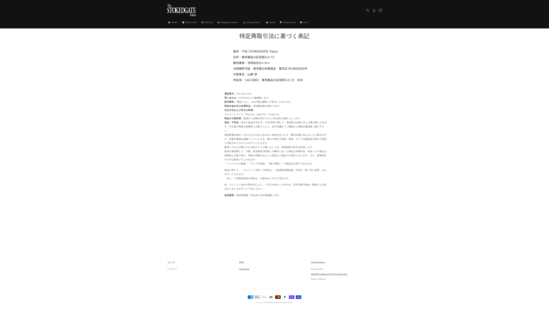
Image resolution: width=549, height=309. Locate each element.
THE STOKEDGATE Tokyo (270, 302)
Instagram (244, 269)
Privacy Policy (317, 269)
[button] (368, 10)
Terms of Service (318, 279)
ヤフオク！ (172, 269)
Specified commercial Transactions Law (329, 274)
